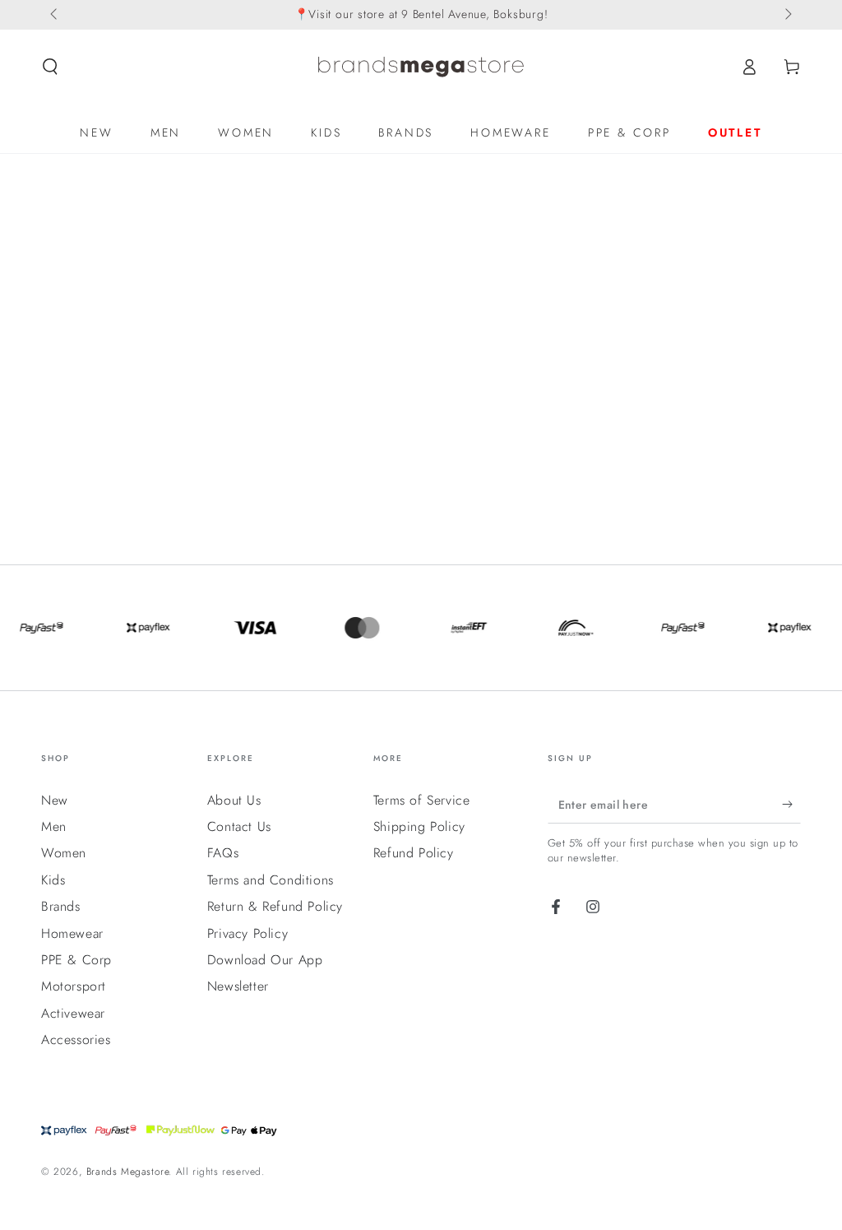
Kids (53, 879)
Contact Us (239, 826)
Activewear (73, 1013)
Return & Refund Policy (275, 906)
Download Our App (265, 959)
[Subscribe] (791, 805)
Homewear (72, 933)
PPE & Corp (76, 959)
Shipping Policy (419, 826)
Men (54, 826)
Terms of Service (421, 800)
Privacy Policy (247, 933)
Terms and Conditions (270, 879)
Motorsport (73, 986)
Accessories (76, 1039)
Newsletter (238, 986)
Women (63, 852)
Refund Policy (413, 852)
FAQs (222, 852)
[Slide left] (55, 15)
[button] (50, 67)
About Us (234, 800)
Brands (61, 906)
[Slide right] (787, 15)
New (54, 800)
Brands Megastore (127, 1171)
